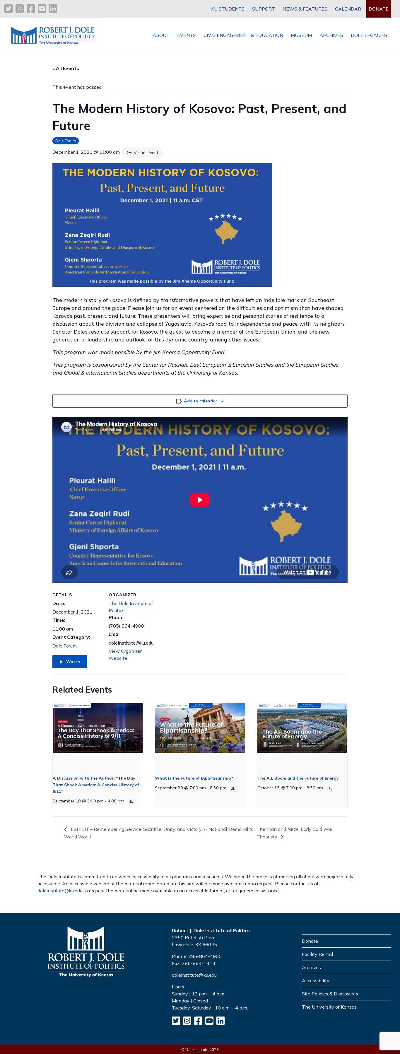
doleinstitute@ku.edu (59, 891)
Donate (310, 941)
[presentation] (98, 736)
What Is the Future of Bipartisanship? (194, 778)
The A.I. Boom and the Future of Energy (298, 778)
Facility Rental (317, 954)
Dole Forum (65, 141)
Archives (311, 967)
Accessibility (315, 980)
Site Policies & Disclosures (330, 994)
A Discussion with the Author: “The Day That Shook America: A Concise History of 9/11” (96, 784)
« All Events (65, 68)
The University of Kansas (329, 1007)
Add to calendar (200, 401)
